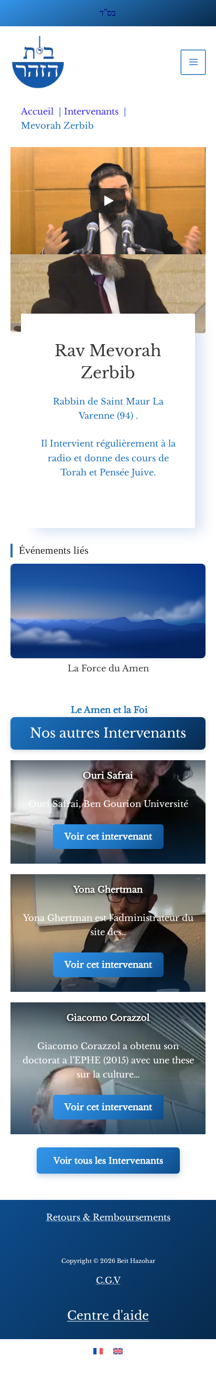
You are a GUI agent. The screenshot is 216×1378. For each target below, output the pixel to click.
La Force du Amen (108, 668)
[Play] (108, 200)
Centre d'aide (108, 1315)
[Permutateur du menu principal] (193, 62)
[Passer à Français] (98, 1350)
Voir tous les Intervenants (108, 1160)
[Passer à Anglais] (118, 1350)
